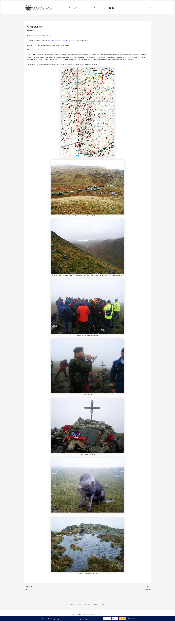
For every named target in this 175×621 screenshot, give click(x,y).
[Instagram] (113, 8)
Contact (102, 604)
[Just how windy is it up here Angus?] (87, 485)
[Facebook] (110, 8)
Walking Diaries (74, 8)
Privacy (79, 604)
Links (72, 604)
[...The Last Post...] (87, 366)
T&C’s (95, 604)
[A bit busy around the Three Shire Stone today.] (87, 187)
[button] (81, 7)
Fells (87, 8)
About (96, 8)
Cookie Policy (87, 604)
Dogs (104, 8)
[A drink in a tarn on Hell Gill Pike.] (87, 544)
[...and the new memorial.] (87, 425)
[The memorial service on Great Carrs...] (87, 306)
